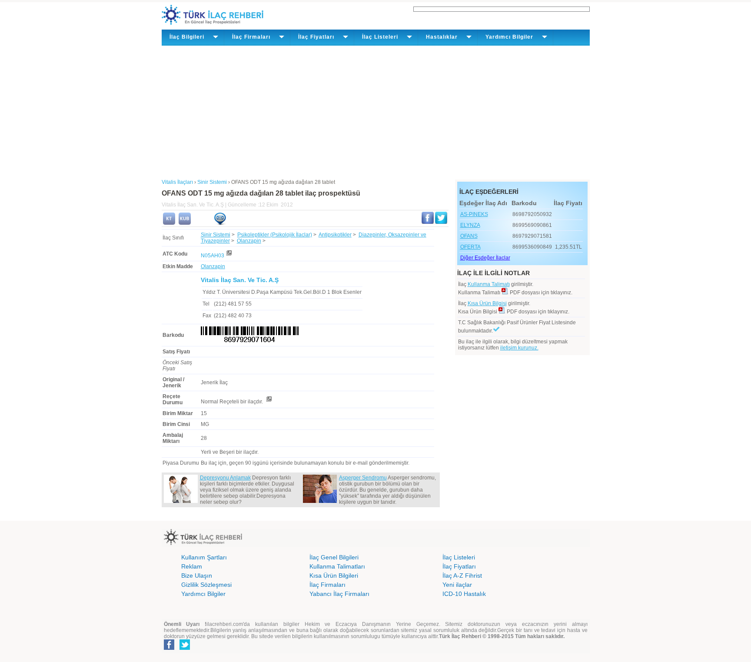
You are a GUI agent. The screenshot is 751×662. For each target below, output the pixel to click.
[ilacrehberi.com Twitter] (184, 648)
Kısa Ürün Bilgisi (487, 303)
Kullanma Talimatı (489, 284)
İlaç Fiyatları (459, 566)
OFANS (469, 236)
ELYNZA (470, 225)
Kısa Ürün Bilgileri (333, 575)
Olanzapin (249, 241)
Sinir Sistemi (215, 235)
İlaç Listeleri (458, 557)
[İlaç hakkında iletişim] (220, 223)
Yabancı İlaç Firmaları (339, 593)
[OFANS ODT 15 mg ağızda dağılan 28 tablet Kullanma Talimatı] (169, 223)
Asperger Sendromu (363, 478)
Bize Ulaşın (196, 575)
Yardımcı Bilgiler (203, 593)
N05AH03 (212, 256)
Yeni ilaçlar (457, 584)
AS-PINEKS (474, 214)
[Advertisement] (376, 111)
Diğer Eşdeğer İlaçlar (485, 258)
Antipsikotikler (335, 235)
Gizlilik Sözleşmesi (206, 584)
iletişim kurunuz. (519, 348)
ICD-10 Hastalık (464, 593)
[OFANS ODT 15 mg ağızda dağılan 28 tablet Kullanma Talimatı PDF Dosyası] (505, 292)
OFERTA (470, 247)
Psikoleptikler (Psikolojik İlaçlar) (274, 235)
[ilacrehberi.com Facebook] (169, 648)
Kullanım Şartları (204, 557)
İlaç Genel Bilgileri (334, 557)
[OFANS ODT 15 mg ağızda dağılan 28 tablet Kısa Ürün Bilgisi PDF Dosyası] (501, 312)
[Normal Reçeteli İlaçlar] (268, 402)
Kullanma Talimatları (337, 566)
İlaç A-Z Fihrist (462, 575)
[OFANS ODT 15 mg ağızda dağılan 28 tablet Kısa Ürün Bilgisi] (185, 223)
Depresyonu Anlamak (225, 478)
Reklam (191, 566)
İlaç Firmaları (327, 584)
